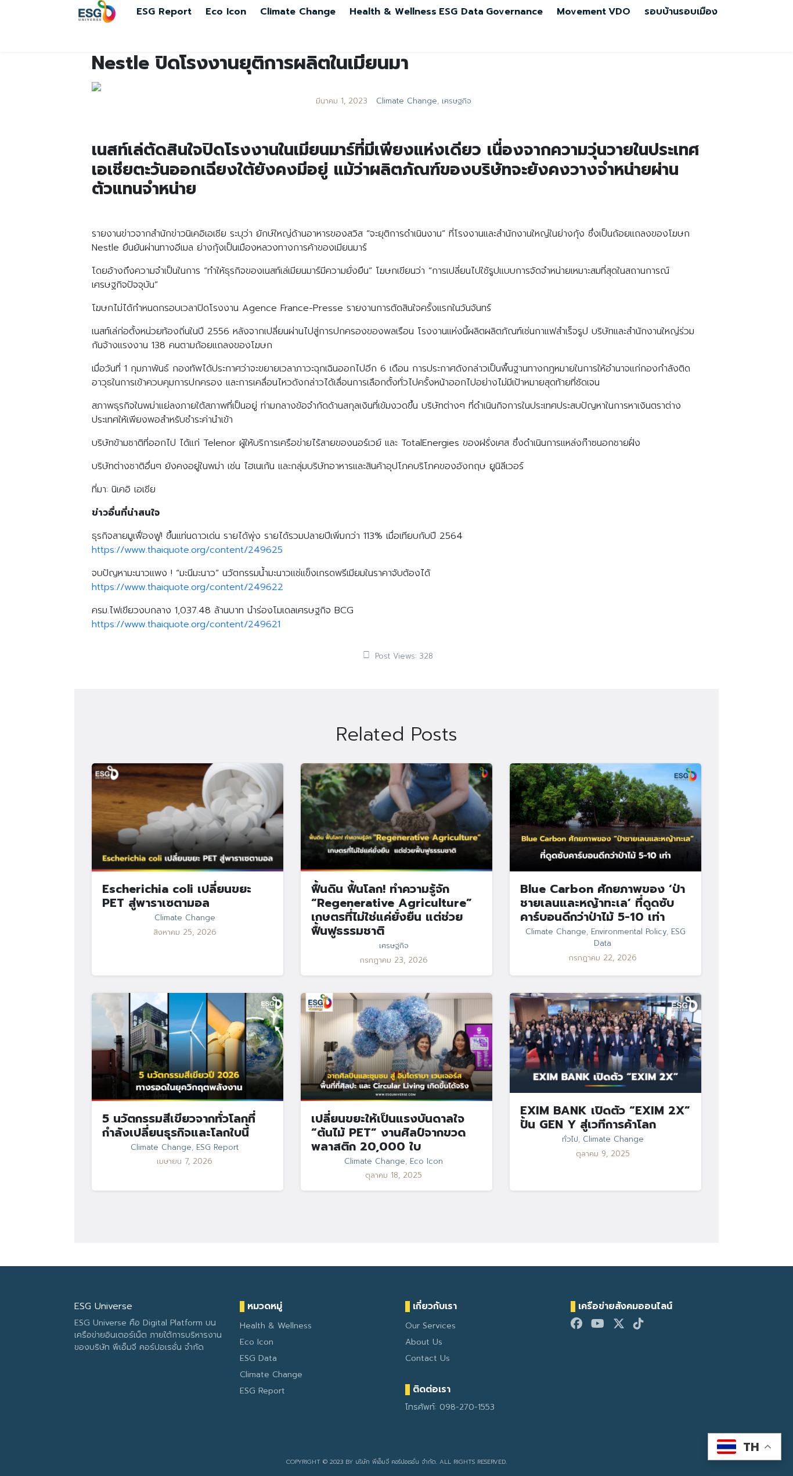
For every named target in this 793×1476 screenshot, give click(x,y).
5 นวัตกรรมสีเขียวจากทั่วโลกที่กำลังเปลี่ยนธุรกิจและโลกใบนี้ (178, 1125)
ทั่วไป (570, 1139)
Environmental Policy (628, 932)
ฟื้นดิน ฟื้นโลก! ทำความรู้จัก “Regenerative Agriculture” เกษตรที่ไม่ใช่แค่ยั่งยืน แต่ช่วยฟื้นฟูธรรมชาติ (391, 909)
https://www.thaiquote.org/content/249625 (187, 550)
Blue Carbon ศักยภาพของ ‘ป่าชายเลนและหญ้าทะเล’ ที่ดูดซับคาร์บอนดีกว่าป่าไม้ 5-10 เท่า (602, 902)
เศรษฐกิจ (456, 101)
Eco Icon (226, 12)
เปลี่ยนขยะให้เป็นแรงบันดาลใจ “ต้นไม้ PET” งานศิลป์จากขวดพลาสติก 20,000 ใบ (388, 1132)
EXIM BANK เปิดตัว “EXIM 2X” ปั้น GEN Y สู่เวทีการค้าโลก (605, 1117)
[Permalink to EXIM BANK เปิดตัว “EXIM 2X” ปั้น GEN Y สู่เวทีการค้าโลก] (605, 1042)
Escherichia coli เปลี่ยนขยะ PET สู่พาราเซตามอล (176, 896)
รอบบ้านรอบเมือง (681, 12)
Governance (514, 12)
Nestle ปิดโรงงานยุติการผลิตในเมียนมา (250, 63)
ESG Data (461, 12)
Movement (581, 12)
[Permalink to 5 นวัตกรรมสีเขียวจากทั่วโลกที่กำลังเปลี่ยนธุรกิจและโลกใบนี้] (187, 1046)
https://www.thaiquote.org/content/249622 (187, 587)
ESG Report (164, 12)
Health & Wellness (393, 12)
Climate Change (298, 12)
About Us (423, 1342)
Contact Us (427, 1358)
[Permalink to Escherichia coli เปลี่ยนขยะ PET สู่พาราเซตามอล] (187, 817)
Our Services (430, 1326)
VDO (619, 12)
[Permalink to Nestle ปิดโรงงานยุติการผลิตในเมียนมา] (96, 86)
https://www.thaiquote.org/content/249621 (186, 624)
